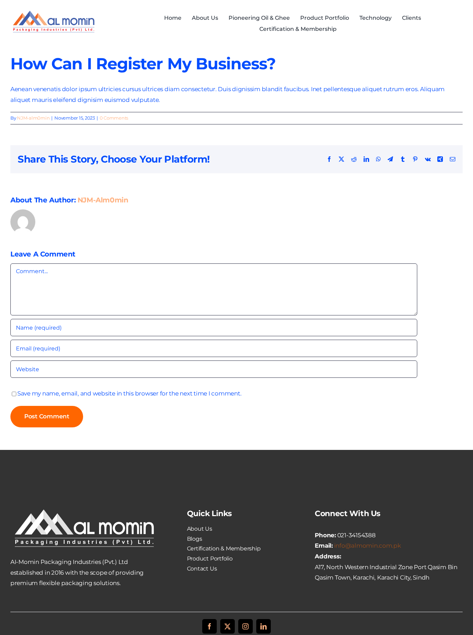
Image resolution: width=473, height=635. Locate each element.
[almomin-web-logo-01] (53, 11)
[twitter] (227, 626)
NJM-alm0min (33, 118)
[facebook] (209, 626)
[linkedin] (263, 626)
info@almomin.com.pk (367, 545)
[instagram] (245, 626)
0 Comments (114, 118)
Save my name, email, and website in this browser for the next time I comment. (129, 393)
